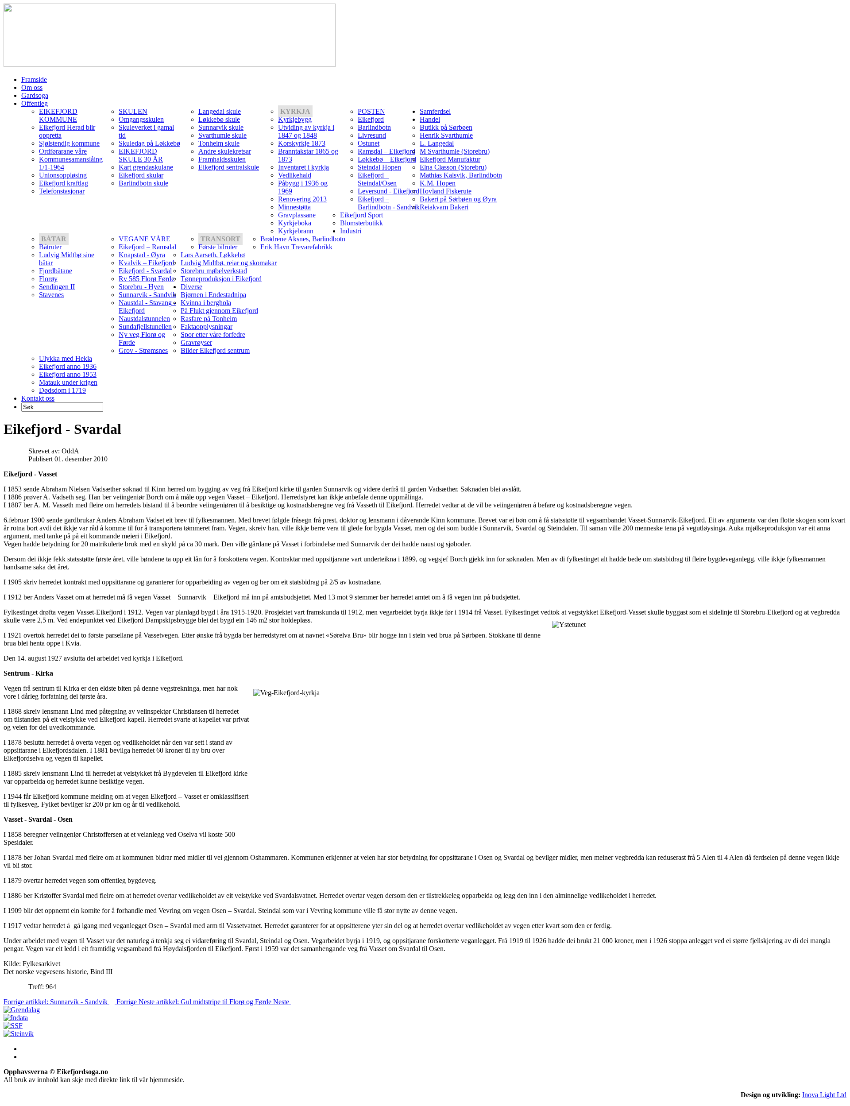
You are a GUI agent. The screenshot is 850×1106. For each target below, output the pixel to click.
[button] (295, 111)
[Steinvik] (19, 1033)
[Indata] (16, 1017)
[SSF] (13, 1025)
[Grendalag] (22, 1009)
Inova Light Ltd (824, 1094)
